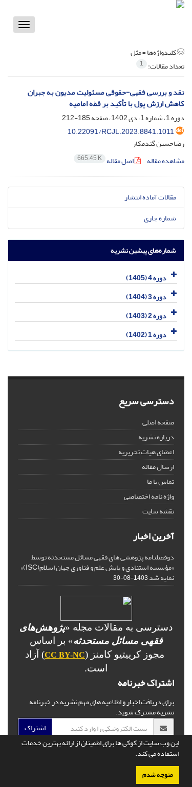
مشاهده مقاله (165, 161)
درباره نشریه (156, 437)
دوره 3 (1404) (146, 297)
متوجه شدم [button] (157, 775)
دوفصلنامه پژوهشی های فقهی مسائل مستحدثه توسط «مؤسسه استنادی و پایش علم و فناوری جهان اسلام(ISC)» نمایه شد (97, 567)
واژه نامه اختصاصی (149, 496)
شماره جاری (160, 218)
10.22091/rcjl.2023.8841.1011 (121, 132)
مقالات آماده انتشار (150, 197)
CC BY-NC (65, 654)
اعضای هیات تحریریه (146, 452)
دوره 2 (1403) (146, 316)
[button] (132, 754)
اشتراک (35, 728)
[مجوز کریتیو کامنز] (96, 608)
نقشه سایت (158, 511)
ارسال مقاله (158, 467)
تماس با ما (160, 481)
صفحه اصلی (158, 422)
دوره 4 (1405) (146, 278)
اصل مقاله (106, 161)
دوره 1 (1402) (146, 335)
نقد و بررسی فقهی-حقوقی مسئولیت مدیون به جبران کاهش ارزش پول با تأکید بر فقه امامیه (106, 98)
